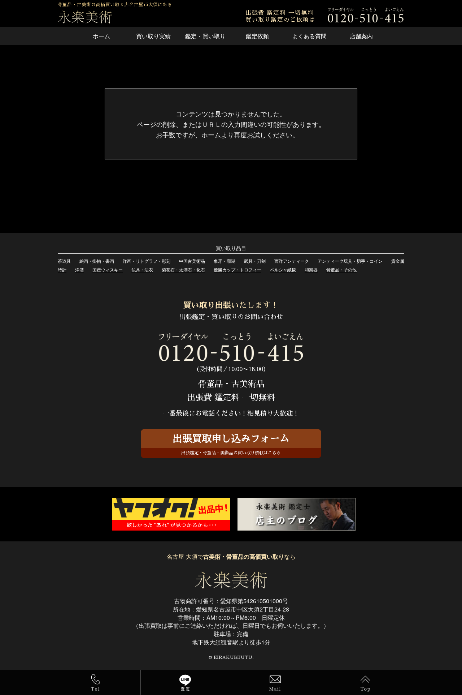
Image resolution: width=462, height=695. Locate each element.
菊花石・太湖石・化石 (183, 269)
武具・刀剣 (255, 261)
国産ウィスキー (107, 269)
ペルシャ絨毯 (283, 269)
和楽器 (311, 269)
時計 (62, 269)
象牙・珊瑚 (224, 261)
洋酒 (79, 269)
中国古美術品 (192, 261)
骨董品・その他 (341, 269)
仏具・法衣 (142, 269)
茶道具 (64, 261)
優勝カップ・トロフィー (237, 269)
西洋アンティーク (291, 261)
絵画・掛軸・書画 (96, 261)
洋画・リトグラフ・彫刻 (146, 261)
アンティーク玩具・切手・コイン (350, 261)
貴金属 (397, 261)
